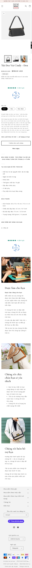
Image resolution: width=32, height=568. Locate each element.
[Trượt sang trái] (2, 59)
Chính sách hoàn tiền (22, 561)
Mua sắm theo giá (10, 489)
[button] (2, 6)
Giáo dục (7, 506)
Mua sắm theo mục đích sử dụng (14, 497)
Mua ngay (16, 148)
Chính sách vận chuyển (11, 566)
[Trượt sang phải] (30, 59)
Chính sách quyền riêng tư (10, 564)
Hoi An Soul (12, 561)
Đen (4, 109)
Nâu (11, 109)
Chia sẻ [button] (5, 228)
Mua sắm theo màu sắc (12, 492)
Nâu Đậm (21, 109)
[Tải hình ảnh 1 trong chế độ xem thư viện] (7, 58)
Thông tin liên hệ (24, 566)
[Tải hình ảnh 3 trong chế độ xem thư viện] (24, 58)
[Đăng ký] (26, 515)
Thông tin (7, 502)
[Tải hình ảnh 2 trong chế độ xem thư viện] (15, 58)
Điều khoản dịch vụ (25, 564)
